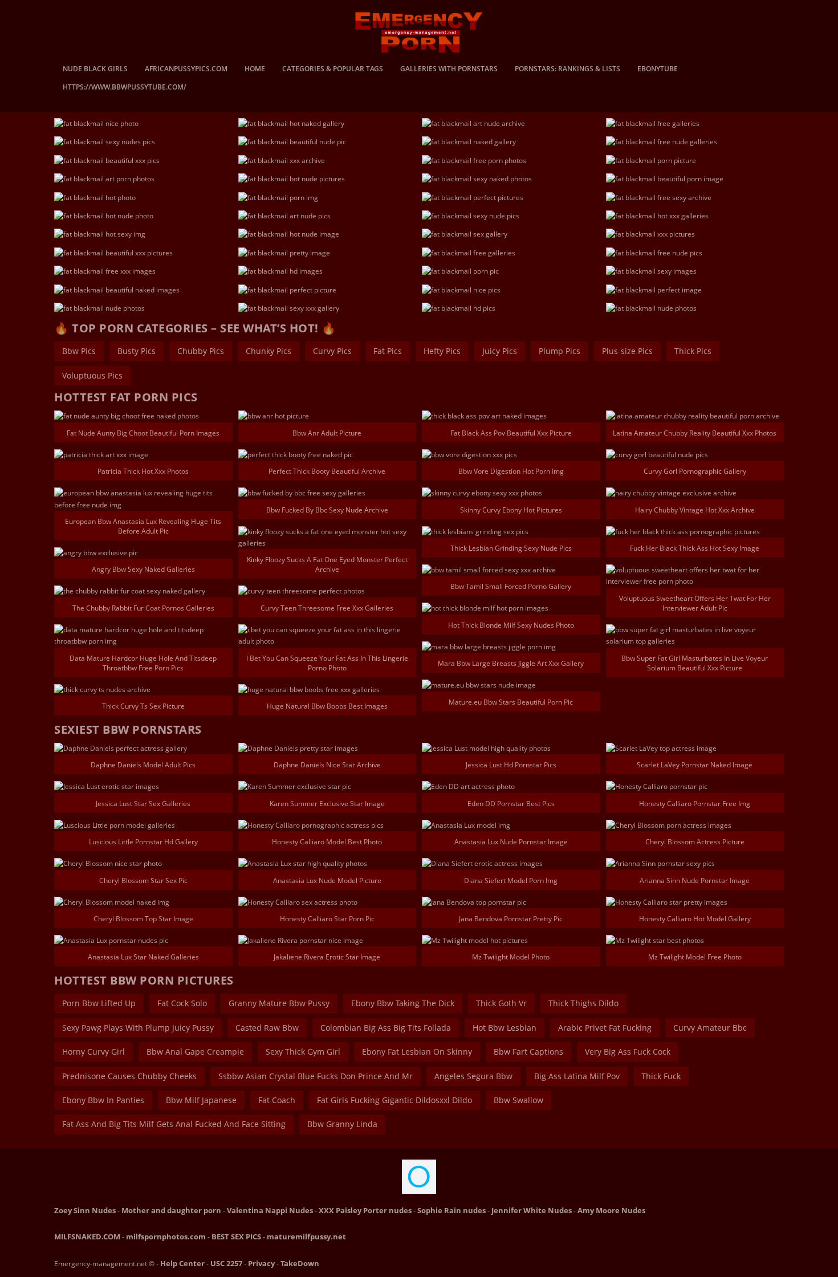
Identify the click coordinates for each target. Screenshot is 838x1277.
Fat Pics (387, 350)
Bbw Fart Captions (528, 1051)
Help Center (182, 1263)
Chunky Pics (268, 350)
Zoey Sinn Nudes (85, 1210)
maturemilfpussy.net (306, 1236)
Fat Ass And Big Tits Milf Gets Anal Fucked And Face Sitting (174, 1124)
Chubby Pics (200, 350)
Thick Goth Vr (501, 1003)
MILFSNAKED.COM (87, 1236)
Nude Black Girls (95, 70)
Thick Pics (692, 350)
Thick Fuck (661, 1076)
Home (255, 70)
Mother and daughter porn (171, 1210)
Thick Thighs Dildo (583, 1003)
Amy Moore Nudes (611, 1210)
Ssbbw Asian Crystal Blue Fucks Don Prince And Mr (315, 1076)
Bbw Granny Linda (342, 1124)
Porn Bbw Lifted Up (99, 1003)
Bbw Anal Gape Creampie (195, 1051)
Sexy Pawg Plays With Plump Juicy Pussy (138, 1027)
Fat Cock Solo (182, 1003)
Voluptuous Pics (92, 375)
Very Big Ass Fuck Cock (627, 1051)
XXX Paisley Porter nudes (365, 1210)
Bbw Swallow (518, 1100)
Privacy (261, 1263)
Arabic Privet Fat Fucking (605, 1027)
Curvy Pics (332, 350)
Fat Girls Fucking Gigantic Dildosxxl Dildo (394, 1100)
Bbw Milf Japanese (201, 1100)
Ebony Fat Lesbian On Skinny (417, 1051)
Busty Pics (136, 350)
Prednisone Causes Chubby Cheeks (129, 1076)
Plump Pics (559, 350)
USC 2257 (226, 1263)
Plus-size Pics (627, 350)
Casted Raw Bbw (267, 1027)
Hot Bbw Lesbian (504, 1027)
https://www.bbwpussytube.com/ (124, 88)
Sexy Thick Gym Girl (303, 1051)
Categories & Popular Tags (332, 70)
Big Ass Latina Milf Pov (577, 1076)
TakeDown (299, 1263)
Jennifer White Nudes (531, 1210)
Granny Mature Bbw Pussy (279, 1003)
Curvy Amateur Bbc (710, 1027)
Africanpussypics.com (186, 70)
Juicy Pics (499, 350)
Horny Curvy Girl (93, 1051)
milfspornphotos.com (166, 1236)
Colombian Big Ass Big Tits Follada (385, 1027)
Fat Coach (276, 1100)
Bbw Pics (79, 350)
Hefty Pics (442, 350)
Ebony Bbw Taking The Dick (402, 1003)
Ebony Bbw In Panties (103, 1100)
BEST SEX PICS (236, 1236)
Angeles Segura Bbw (473, 1076)
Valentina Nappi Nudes (270, 1210)
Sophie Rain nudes (451, 1210)
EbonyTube (657, 70)
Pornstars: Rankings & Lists (567, 70)
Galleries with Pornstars (449, 70)
